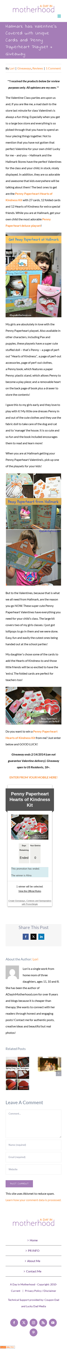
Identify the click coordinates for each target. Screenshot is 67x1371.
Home (34, 1240)
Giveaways (24, 68)
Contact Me (33, 1271)
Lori (12, 68)
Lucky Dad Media (36, 1306)
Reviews (37, 68)
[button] (8, 1073)
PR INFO (33, 1250)
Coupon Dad (51, 1299)
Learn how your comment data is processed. (33, 1200)
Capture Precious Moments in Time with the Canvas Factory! (50, 1064)
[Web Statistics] (7, 1349)
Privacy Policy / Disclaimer (40, 1290)
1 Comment (53, 68)
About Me (33, 1261)
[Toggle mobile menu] (59, 16)
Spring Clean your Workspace (18, 1073)
